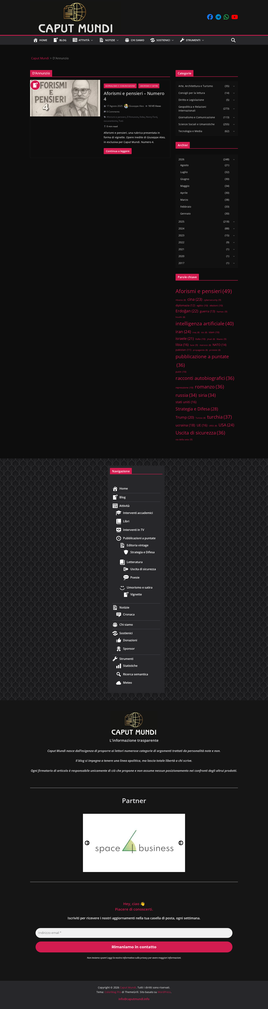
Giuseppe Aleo (136, 106)
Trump (185, 417)
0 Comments (113, 111)
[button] (91, 40)
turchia (219, 417)
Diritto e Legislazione (191, 100)
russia (186, 395)
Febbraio (185, 206)
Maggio (184, 186)
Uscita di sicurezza (200, 432)
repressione (184, 387)
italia (200, 339)
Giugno (184, 179)
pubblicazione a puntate (202, 360)
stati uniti (186, 402)
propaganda (200, 350)
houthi (180, 317)
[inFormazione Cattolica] (134, 843)
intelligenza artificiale (205, 323)
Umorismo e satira (149, 86)
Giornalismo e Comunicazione (120, 86)
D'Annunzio (133, 116)
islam (214, 332)
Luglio (184, 172)
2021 (181, 249)
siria (207, 395)
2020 (181, 256)
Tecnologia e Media (190, 131)
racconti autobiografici (205, 378)
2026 (181, 159)
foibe (142, 116)
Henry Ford (151, 116)
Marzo (184, 199)
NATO (219, 345)
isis (204, 332)
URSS (213, 425)
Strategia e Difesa (197, 409)
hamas (222, 311)
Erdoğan (187, 310)
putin (181, 371)
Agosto (184, 165)
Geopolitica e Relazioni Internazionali (192, 108)
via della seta (184, 439)
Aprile (184, 192)
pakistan (183, 349)
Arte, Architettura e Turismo (195, 86)
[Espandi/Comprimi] (233, 86)
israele (185, 338)
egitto (202, 305)
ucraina (185, 425)
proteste (214, 350)
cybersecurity (212, 299)
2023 (181, 235)
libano (221, 338)
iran (183, 331)
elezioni (216, 305)
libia (182, 344)
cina (194, 299)
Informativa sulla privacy (135, 957)
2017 (181, 263)
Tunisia (200, 418)
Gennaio (185, 213)
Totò (121, 120)
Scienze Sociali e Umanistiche (196, 124)
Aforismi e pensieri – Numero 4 (134, 96)
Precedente (87, 843)
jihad (211, 339)
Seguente (180, 843)
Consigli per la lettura (191, 93)
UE (202, 425)
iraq (196, 332)
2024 (181, 228)
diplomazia (185, 305)
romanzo (209, 386)
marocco (205, 345)
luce (194, 344)
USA (226, 425)
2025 (181, 221)
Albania (181, 300)
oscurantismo (111, 120)
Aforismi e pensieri (116, 116)
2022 (181, 242)
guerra (207, 311)
